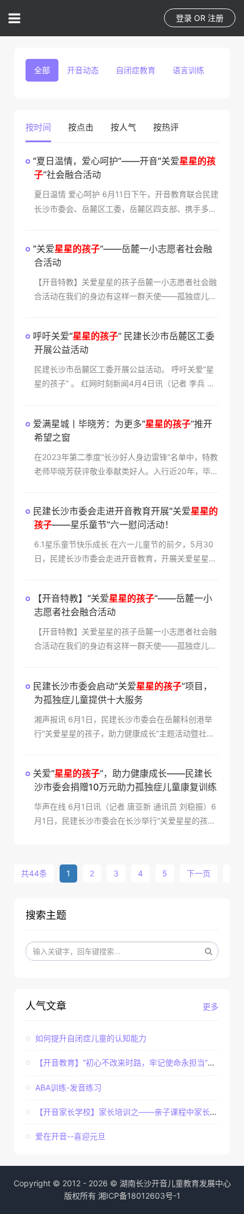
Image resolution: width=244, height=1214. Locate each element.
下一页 (199, 873)
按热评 (166, 127)
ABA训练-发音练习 (67, 1087)
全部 (42, 70)
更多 (210, 1006)
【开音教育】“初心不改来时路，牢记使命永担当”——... (131, 1062)
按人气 (123, 127)
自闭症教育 (135, 70)
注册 (216, 18)
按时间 (38, 127)
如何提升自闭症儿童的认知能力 (89, 1038)
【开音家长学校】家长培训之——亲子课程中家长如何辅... (137, 1112)
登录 (184, 18)
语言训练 (188, 70)
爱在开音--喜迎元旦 (69, 1136)
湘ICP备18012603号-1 (139, 1195)
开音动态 (83, 70)
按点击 (81, 127)
